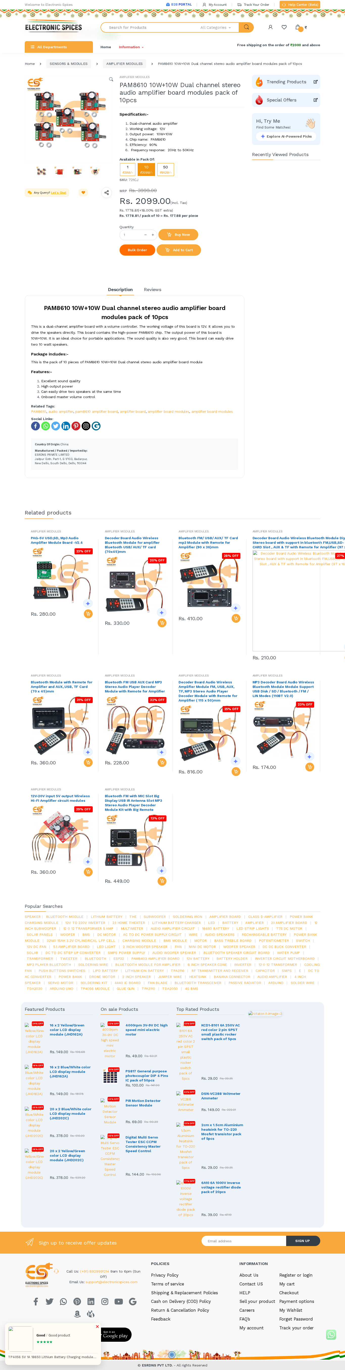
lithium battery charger (176, 923)
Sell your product (257, 1301)
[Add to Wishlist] (83, 192)
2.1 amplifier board (289, 923)
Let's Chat (58, 192)
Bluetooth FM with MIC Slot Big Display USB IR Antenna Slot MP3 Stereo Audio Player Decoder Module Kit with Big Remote (133, 803)
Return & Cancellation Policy (180, 1310)
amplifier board (133, 411)
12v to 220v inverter (85, 923)
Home (106, 47)
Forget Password (296, 1319)
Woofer (67, 935)
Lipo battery (105, 971)
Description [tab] (120, 289)
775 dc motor (289, 928)
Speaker (33, 917)
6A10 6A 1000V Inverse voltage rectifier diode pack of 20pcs (221, 1187)
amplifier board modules (168, 411)
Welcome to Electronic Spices (49, 5)
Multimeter (132, 928)
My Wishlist (290, 1310)
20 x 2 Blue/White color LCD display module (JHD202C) (70, 1113)
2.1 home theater (128, 923)
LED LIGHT (106, 947)
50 (166, 169)
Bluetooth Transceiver (198, 983)
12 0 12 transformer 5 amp (88, 928)
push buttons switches (62, 971)
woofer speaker (239, 947)
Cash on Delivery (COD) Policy (181, 1301)
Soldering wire (93, 965)
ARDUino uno (61, 989)
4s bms (191, 989)
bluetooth (95, 959)
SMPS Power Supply (126, 953)
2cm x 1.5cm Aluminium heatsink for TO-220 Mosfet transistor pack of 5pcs (222, 1132)
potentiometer (274, 941)
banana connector (232, 977)
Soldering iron (187, 917)
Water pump (288, 953)
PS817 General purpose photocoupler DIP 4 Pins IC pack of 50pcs (147, 1075)
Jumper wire (170, 977)
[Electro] (54, 27)
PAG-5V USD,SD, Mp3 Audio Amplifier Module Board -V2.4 (57, 540)
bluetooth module (65, 917)
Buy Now (182, 234)
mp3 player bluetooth (49, 965)
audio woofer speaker (174, 953)
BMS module (175, 941)
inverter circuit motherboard (285, 959)
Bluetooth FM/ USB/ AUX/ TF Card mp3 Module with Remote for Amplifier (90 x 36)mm (208, 542)
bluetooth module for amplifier (147, 965)
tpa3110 (148, 989)
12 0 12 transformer (278, 965)
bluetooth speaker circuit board (236, 953)
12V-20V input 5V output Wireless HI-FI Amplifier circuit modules (60, 798)
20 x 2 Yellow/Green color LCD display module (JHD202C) (67, 1155)
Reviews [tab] (152, 289)
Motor (200, 941)
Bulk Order (137, 250)
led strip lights (252, 928)
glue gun (125, 989)
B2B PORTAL (181, 4)
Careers (247, 1310)
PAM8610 (38, 411)
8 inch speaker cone (207, 965)
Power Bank (70, 977)
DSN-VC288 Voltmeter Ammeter (220, 1096)
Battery (230, 923)
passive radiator (245, 983)
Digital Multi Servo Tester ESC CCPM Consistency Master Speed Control (143, 1144)
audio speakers (220, 935)
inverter (242, 965)
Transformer (40, 959)
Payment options (296, 1301)
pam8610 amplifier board (96, 411)
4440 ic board (127, 983)
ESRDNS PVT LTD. (158, 1365)
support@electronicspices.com (112, 1282)
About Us (248, 1275)
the (133, 917)
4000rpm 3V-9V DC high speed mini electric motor (147, 1029)
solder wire (302, 983)
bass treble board (233, 941)
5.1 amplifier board (71, 947)
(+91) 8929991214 (95, 1271)
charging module (139, 941)
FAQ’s (244, 1319)
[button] (220, 27)
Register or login (296, 1275)
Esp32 (118, 959)
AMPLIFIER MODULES (124, 64)
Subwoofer (155, 917)
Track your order (296, 1327)
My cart (287, 1283)
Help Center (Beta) (302, 5)
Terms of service (167, 1283)
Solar (32, 953)
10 (146, 169)
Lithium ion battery (144, 971)
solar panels (40, 935)
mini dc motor (202, 947)
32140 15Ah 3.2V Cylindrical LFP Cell (81, 941)
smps (286, 971)
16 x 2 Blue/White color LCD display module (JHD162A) (70, 1071)
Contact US (251, 1283)
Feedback (160, 1319)
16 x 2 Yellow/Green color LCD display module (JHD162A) (67, 1029)
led (211, 923)
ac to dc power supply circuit (152, 935)
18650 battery (215, 928)
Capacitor (265, 971)
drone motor (102, 977)
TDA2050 (170, 989)
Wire (193, 935)
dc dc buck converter (284, 947)
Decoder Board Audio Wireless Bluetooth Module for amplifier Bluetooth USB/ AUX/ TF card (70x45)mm (132, 545)
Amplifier (254, 923)
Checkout (289, 1292)
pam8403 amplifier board (155, 959)
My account (251, 1327)
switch (303, 941)
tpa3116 (177, 971)
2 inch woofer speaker (145, 947)
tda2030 (34, 989)
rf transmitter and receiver (219, 971)
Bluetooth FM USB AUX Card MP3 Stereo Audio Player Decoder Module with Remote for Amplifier (135, 686)
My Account (217, 5)
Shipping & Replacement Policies (184, 1292)
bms (86, 935)
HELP (244, 1292)
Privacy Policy (165, 1275)
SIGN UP (302, 1241)
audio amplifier (60, 411)
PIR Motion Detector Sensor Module (143, 1103)
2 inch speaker (136, 977)
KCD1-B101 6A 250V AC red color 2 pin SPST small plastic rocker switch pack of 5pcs (220, 1032)
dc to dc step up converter (73, 953)
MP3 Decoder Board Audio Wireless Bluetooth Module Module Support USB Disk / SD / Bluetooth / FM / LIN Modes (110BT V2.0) (283, 689)
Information (129, 47)
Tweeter (68, 959)
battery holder (232, 959)
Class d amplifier (265, 917)
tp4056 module (95, 989)
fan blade (157, 983)
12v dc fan (36, 947)
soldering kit (94, 983)
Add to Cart (182, 250)
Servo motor (60, 983)
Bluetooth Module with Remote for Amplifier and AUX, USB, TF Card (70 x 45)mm (61, 686)
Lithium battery (106, 917)
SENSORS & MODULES (69, 64)
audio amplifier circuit (173, 928)
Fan (178, 947)
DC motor (106, 935)
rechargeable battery (264, 935)
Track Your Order (256, 5)
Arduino (275, 983)
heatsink (198, 977)
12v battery (198, 959)
